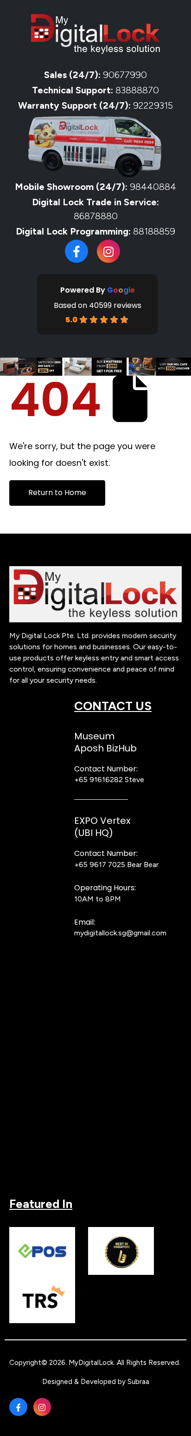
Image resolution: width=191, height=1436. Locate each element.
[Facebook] (76, 251)
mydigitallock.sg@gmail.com (120, 932)
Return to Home (57, 492)
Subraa (138, 1381)
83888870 (137, 90)
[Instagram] (108, 251)
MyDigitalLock (91, 1362)
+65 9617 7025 (99, 864)
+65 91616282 (98, 779)
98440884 (151, 186)
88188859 (154, 231)
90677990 (125, 74)
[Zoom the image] (95, 570)
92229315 (153, 105)
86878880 (96, 216)
